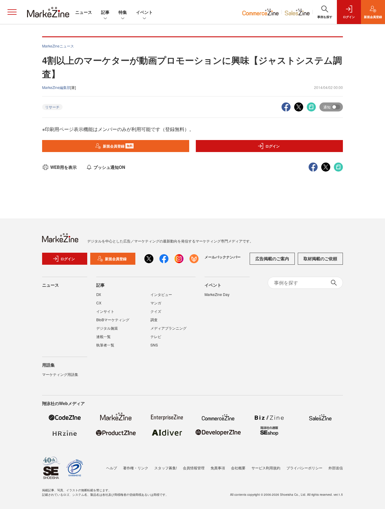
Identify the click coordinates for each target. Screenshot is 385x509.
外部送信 (335, 467)
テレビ (155, 336)
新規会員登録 (118, 146)
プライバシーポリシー (304, 467)
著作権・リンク (135, 467)
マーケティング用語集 (60, 374)
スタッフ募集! (165, 467)
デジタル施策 (107, 328)
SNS (154, 344)
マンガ (155, 302)
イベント (144, 12)
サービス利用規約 (265, 467)
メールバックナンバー (223, 257)
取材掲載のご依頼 (320, 258)
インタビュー (161, 294)
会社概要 (238, 467)
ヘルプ (111, 467)
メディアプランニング (168, 328)
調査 (154, 319)
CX (98, 302)
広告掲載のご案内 (272, 258)
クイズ (155, 311)
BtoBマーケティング (112, 319)
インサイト (105, 311)
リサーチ (52, 106)
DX (98, 294)
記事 (105, 12)
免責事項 (218, 467)
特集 (123, 12)
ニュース (83, 12)
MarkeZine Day (217, 294)
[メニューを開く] (12, 12)
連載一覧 (103, 336)
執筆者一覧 (105, 344)
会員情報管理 (194, 467)
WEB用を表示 (63, 167)
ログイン (272, 146)
